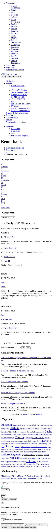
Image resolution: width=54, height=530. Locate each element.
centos (13, 434)
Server (43, 458)
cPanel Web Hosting (19, 90)
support (3, 464)
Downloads (6, 478)
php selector (39, 455)
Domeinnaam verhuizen (20, 111)
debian (26, 441)
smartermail (14, 462)
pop (45, 455)
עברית (13, 35)
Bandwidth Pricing (6, 432)
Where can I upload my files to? (13, 403)
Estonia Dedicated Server (21, 104)
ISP (10, 449)
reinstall (15, 457)
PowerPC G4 (6, 319)
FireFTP (7, 261)
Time (38, 464)
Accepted (7, 424)
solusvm (31, 461)
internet (33, 447)
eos (12, 444)
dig (29, 441)
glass (49, 444)
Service (47, 458)
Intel (3, 315)
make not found (25, 449)
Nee (28, 348)
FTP (8, 152)
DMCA (39, 441)
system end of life (21, 464)
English (14, 24)
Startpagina (10, 81)
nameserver (47, 449)
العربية (14, 5)
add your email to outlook (41, 425)
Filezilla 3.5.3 (9, 237)
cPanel (3, 441)
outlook (5, 454)
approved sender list (26, 428)
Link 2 (3, 287)
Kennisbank (11, 115)
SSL (13, 101)
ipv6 (2, 449)
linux (13, 449)
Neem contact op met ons (16, 122)
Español (14, 56)
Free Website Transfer (23, 444)
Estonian (14, 26)
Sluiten (4, 500)
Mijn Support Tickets (9, 476)
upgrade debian (5, 466)
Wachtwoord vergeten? (20, 135)
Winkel (9, 83)
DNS (45, 440)
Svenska (14, 58)
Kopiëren (43, 525)
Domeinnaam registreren (21, 108)
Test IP (35, 464)
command (38, 437)
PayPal (33, 455)
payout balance (26, 455)
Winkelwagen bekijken (15, 70)
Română (14, 51)
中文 (13, 12)
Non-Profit (13, 452)
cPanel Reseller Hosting (20, 92)
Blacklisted (16, 432)
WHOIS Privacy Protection (39, 466)
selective (38, 458)
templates (29, 464)
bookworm (23, 432)
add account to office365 (26, 425)
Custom (7, 441)
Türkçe (14, 61)
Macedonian (16, 42)
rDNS (7, 458)
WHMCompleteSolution (32, 414)
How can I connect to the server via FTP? (17, 371)
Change (17, 434)
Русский (14, 54)
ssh (43, 462)
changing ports (42, 434)
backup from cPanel (45, 428)
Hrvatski (14, 15)
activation (16, 425)
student (46, 462)
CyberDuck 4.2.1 (10, 248)
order (39, 452)
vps (12, 466)
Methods (40, 449)
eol (9, 444)
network (7, 452)
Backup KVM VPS (19, 95)
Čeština (14, 17)
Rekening (10, 126)
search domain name (29, 458)
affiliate (14, 428)
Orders (44, 452)
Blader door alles (17, 85)
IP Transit (15, 106)
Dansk (13, 19)
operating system (32, 452)
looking (17, 449)
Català (13, 10)
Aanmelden (10, 65)
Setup (2, 462)
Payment (16, 454)
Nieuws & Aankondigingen (17, 113)
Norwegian (15, 45)
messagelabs (33, 449)
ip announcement (42, 447)
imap (18, 447)
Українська (15, 63)
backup (37, 428)
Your (48, 466)
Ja (23, 348)
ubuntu (46, 464)
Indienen (13, 500)
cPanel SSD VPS (18, 99)
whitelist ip (22, 466)
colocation (29, 438)
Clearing (20, 437)
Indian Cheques (25, 447)
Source (39, 462)
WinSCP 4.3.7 (9, 257)
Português (15, 47)
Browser (29, 432)
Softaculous (22, 462)
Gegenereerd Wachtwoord (11, 520)
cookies (47, 438)
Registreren (10, 67)
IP (36, 447)
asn (33, 428)
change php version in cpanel (29, 434)
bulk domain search (38, 432)
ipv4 (49, 447)
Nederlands (10, 3)
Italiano (14, 40)
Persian (14, 29)
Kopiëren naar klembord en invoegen (23, 528)
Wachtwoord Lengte (9, 515)
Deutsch (14, 33)
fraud (15, 444)
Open (25, 452)
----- (12, 88)
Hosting (9, 446)
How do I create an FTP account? (14, 382)
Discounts (33, 441)
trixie (42, 464)
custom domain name (17, 441)
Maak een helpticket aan (32, 478)
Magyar (14, 38)
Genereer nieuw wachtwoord (12, 525)
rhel (21, 458)
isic (5, 449)
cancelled (8, 434)
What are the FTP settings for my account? (18, 392)
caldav (3, 434)
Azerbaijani (15, 8)
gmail (2, 447)
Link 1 (3, 282)
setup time (8, 462)
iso (7, 449)
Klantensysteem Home (15, 148)
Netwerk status (12, 117)
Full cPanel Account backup (39, 444)
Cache (48, 431)
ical (16, 447)
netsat (2, 452)
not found (20, 452)
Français (14, 31)
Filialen (9, 120)
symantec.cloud (10, 464)
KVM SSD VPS (17, 97)
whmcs (28, 466)
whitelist (15, 466)
